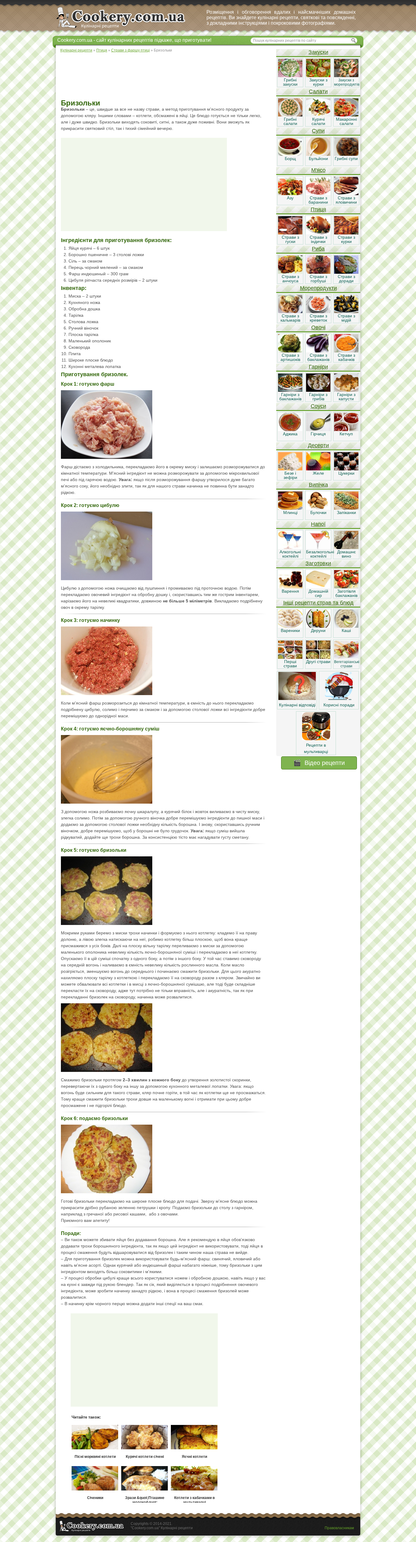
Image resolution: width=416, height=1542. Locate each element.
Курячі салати (318, 121)
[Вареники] (290, 626)
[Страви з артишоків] (290, 350)
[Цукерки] (346, 468)
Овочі (318, 327)
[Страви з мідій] (346, 311)
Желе (318, 473)
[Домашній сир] (318, 586)
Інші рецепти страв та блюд (318, 603)
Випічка (318, 485)
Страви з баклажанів (318, 357)
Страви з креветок (318, 318)
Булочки (318, 512)
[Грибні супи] (346, 154)
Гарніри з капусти (346, 396)
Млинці (290, 512)
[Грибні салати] (290, 114)
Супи (318, 131)
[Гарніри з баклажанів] (290, 390)
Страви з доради (346, 278)
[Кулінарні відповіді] (297, 698)
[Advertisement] (166, 76)
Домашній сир (318, 593)
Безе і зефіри (290, 475)
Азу (290, 197)
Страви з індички (318, 239)
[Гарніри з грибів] (318, 390)
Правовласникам (339, 1528)
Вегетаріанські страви (346, 664)
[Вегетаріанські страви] (346, 657)
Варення (290, 591)
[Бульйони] (318, 154)
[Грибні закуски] (290, 75)
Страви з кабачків (346, 357)
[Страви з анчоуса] (290, 272)
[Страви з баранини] (318, 193)
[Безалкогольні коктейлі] (318, 547)
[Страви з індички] (318, 232)
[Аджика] (290, 429)
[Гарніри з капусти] (346, 390)
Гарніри (318, 367)
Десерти (318, 445)
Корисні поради (338, 704)
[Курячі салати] (318, 114)
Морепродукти (318, 288)
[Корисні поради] (339, 698)
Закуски (318, 52)
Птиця (318, 209)
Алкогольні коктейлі (290, 554)
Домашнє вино (346, 554)
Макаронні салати (346, 121)
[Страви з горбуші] (318, 272)
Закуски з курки (318, 82)
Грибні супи (346, 158)
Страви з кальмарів (290, 318)
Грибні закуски (290, 82)
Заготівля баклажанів (346, 593)
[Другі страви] (318, 657)
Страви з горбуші (318, 278)
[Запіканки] (346, 508)
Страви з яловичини (346, 200)
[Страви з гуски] (290, 232)
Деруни (318, 630)
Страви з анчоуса (290, 278)
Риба (318, 249)
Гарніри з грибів (318, 396)
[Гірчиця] (318, 429)
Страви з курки (346, 239)
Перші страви (290, 663)
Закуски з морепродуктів (346, 82)
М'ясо (318, 170)
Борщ (290, 158)
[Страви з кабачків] (346, 350)
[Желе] (318, 468)
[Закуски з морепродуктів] (346, 75)
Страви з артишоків (290, 357)
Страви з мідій (346, 318)
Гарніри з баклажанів (290, 396)
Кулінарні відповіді (297, 704)
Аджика (290, 433)
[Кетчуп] (346, 429)
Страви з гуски (290, 239)
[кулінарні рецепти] (126, 29)
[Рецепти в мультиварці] (316, 738)
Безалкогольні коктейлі (320, 554)
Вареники (290, 630)
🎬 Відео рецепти (319, 762)
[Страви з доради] (346, 272)
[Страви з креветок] (318, 311)
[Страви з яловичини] (346, 193)
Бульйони (318, 158)
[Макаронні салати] (346, 114)
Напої (318, 524)
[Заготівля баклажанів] (346, 586)
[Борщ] (290, 154)
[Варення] (290, 586)
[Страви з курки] (346, 232)
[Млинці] (290, 508)
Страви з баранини (318, 200)
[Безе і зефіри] (290, 468)
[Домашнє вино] (346, 547)
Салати (318, 91)
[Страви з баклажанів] (318, 350)
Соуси (318, 406)
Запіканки (346, 512)
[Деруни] (318, 626)
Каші (346, 630)
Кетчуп (346, 433)
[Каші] (346, 626)
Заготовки (318, 563)
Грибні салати (290, 121)
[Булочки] (318, 508)
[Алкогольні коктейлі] (290, 547)
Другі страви (318, 661)
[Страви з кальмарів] (290, 311)
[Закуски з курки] (318, 75)
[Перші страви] (290, 657)
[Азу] (290, 193)
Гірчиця (318, 433)
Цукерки (346, 473)
